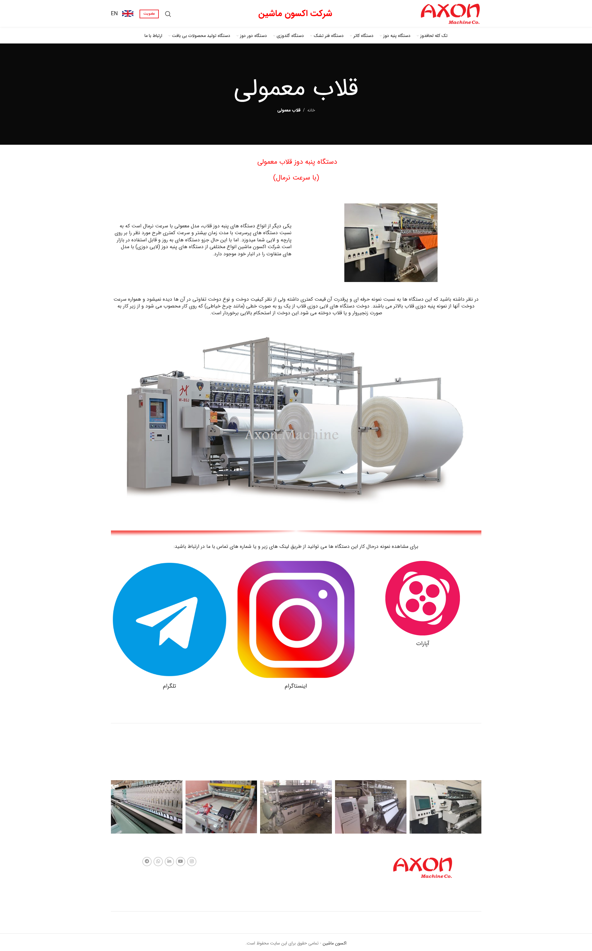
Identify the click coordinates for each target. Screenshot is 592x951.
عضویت (149, 13)
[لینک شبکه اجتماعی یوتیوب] (180, 861)
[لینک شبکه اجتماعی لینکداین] (169, 861)
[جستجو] (168, 14)
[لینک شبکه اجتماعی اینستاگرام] (191, 861)
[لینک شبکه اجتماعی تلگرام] (147, 861)
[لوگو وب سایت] (450, 13)
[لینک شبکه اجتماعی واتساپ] (158, 861)
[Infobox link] (122, 13)
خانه (311, 110)
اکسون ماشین (333, 943)
